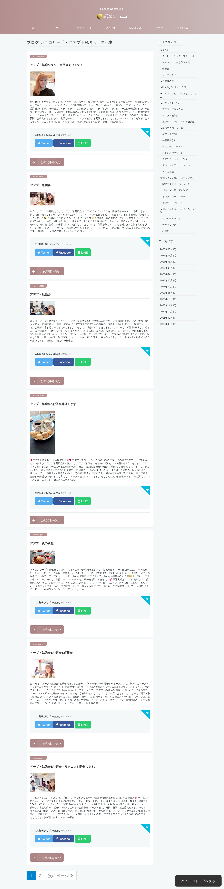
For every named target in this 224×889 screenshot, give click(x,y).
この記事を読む (50, 162)
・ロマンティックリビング (174, 159)
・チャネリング (168, 224)
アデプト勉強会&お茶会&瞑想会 (51, 652)
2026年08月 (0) (168, 249)
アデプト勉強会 (40, 185)
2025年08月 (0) (168, 323)
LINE (84, 143)
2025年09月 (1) (168, 317)
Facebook (64, 143)
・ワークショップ (169, 74)
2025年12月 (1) (168, 299)
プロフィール (84, 28)
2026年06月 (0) (168, 261)
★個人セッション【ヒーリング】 (177, 177)
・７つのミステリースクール (175, 165)
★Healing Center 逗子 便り (174, 87)
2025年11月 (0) (168, 305)
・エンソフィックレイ (171, 202)
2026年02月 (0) (168, 286)
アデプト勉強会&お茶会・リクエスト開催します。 (63, 766)
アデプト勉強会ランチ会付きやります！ (56, 65)
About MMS (135, 28)
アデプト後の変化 (42, 543)
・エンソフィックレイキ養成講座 (177, 121)
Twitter (45, 143)
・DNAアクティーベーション (175, 183)
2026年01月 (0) (168, 292)
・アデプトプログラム (171, 109)
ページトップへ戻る (199, 881)
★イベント (166, 49)
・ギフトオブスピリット (172, 134)
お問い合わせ (184, 28)
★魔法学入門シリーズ (171, 127)
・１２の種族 (167, 171)
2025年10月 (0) (168, 311)
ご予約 (159, 28)
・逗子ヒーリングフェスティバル (177, 56)
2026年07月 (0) (168, 255)
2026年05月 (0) (168, 267)
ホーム (36, 28)
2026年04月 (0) (168, 274)
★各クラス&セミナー (171, 102)
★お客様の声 (167, 80)
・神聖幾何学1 (167, 140)
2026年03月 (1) (168, 280)
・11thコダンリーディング (174, 190)
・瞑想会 (164, 68)
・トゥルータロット (170, 218)
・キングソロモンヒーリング (175, 196)
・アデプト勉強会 (169, 115)
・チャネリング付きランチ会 (175, 62)
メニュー (58, 28)
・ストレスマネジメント (172, 152)
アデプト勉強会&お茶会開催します (53, 404)
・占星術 (164, 230)
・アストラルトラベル (171, 146)
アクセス (110, 28)
